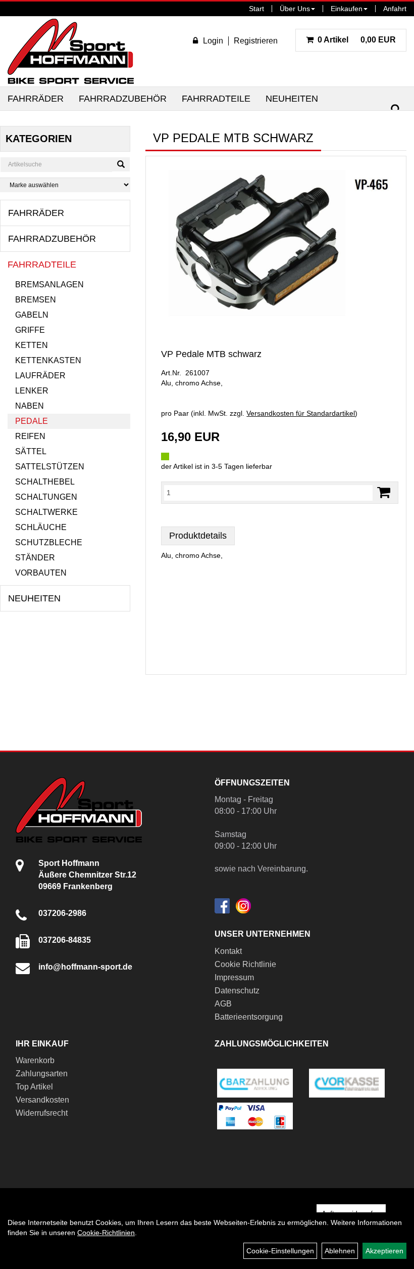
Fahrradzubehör (123, 99)
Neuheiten (292, 99)
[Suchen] (395, 109)
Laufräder (40, 375)
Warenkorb (35, 1060)
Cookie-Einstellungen (280, 1251)
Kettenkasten (48, 360)
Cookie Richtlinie (245, 964)
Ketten (31, 345)
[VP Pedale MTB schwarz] (276, 240)
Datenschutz (237, 990)
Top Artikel (34, 1086)
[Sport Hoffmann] (71, 51)
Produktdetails (198, 536)
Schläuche (41, 527)
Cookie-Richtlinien (106, 1233)
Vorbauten (41, 572)
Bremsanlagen (49, 284)
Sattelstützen (49, 466)
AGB (223, 1003)
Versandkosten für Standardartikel (300, 413)
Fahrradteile (216, 99)
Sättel (30, 451)
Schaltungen (46, 497)
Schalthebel (45, 481)
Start (256, 8)
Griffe (30, 330)
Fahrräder (36, 99)
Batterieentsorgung (249, 1017)
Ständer (35, 557)
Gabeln (31, 315)
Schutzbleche (48, 542)
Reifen (30, 436)
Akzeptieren (384, 1251)
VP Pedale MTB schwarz (211, 354)
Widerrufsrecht (42, 1113)
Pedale (31, 421)
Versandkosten (42, 1100)
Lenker (31, 390)
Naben (29, 406)
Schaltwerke (46, 512)
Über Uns (295, 8)
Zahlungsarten (42, 1073)
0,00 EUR (357, 39)
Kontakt (228, 951)
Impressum (234, 977)
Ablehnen (340, 1251)
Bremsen (35, 299)
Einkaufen (347, 8)
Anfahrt (394, 8)
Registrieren (256, 40)
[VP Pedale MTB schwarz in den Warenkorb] (383, 492)
